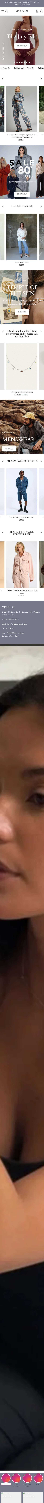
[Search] (7, 11)
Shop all (22, 312)
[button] (14, 62)
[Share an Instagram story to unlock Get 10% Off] (6, 1478)
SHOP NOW (22, 194)
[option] (22, 40)
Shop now (22, 46)
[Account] (36, 11)
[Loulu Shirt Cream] (21, 237)
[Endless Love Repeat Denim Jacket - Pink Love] (21, 564)
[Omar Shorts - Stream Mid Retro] (21, 491)
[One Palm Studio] (22, 11)
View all (21, 82)
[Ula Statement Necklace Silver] (21, 366)
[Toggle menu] (2, 11)
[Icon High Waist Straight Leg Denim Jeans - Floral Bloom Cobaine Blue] (21, 109)
